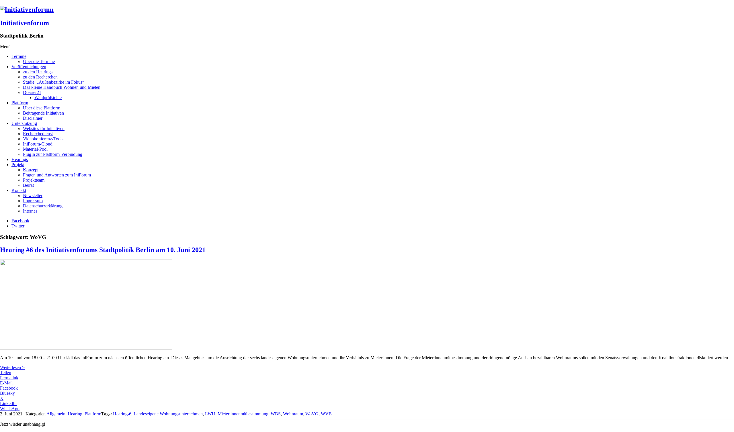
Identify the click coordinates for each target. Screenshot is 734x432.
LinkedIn (8, 403)
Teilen (5, 372)
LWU (210, 413)
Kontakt (18, 190)
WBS (276, 413)
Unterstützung (24, 123)
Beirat (28, 185)
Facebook (20, 220)
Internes (30, 211)
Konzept (30, 169)
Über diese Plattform (41, 107)
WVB (326, 413)
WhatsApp (9, 408)
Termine (18, 56)
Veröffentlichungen (28, 66)
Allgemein (55, 413)
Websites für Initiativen (44, 128)
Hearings (19, 159)
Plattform (19, 102)
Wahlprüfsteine (48, 97)
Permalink (9, 377)
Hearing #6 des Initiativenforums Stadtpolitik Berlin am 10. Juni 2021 (103, 250)
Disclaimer (32, 118)
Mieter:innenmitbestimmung (243, 413)
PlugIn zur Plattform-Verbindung (52, 154)
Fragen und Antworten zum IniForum (57, 174)
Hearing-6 (122, 413)
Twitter (17, 225)
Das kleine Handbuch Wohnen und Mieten (61, 87)
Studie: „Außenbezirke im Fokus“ (53, 82)
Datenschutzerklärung (43, 205)
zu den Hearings (37, 71)
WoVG (312, 413)
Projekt (17, 164)
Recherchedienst (38, 133)
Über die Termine (39, 61)
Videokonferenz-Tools (43, 138)
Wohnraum (293, 413)
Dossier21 (32, 92)
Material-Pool (35, 149)
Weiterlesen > (12, 367)
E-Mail (6, 382)
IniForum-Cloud (37, 144)
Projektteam (33, 180)
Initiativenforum (24, 23)
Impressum (33, 200)
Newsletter (32, 195)
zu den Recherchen (40, 76)
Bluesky (7, 393)
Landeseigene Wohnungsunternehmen (168, 413)
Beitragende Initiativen (43, 113)
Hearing (75, 413)
